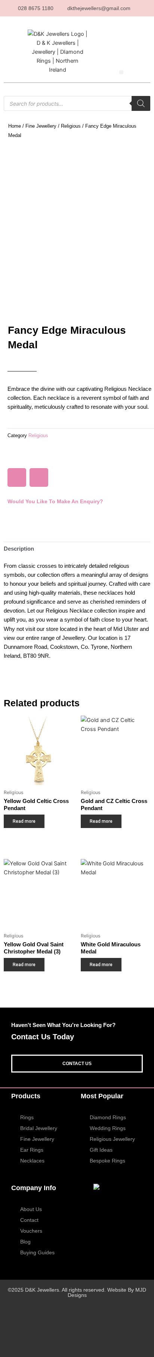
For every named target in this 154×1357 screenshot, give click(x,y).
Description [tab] (19, 549)
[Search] (141, 103)
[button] (121, 72)
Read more (24, 821)
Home (14, 126)
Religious (71, 126)
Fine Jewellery (40, 126)
